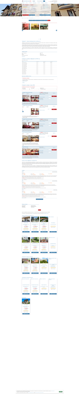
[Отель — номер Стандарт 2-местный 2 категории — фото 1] (26, 98)
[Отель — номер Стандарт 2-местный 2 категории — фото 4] (33, 100)
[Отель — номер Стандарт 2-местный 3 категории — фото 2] (33, 123)
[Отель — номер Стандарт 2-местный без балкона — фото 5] (37, 113)
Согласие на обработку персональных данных (39, 392)
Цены (49, 20)
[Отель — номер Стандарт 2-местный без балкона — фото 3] (37, 109)
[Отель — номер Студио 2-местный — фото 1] (26, 152)
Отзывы (34, 20)
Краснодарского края (45, 213)
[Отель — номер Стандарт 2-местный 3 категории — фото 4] (33, 126)
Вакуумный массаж (33, 205)
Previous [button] (22, 30)
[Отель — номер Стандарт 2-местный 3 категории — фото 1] (26, 125)
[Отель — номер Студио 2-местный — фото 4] (33, 153)
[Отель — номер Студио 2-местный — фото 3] (37, 150)
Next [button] (56, 30)
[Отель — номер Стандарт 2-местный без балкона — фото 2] (33, 109)
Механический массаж (33, 206)
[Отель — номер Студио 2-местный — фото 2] (33, 150)
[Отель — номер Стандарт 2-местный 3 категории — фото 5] (37, 126)
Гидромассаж (23, 206)
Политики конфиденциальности (31, 392)
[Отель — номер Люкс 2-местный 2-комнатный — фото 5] (37, 140)
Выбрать (54, 109)
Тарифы (46, 20)
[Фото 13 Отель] (26, 34)
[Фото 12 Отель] (53, 27)
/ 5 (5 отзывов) (24, 8)
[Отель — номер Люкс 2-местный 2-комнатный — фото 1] (26, 138)
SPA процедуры (24, 205)
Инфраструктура (42, 20)
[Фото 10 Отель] (35, 27)
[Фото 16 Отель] (53, 34)
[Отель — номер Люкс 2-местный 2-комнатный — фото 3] (37, 136)
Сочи (32, 213)
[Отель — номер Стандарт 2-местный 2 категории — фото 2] (33, 96)
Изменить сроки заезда (42, 94)
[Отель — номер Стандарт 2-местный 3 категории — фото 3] (37, 123)
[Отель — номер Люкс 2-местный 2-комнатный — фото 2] (33, 136)
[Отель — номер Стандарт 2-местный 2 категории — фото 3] (37, 96)
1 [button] (30, 115)
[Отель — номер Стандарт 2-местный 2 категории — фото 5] (37, 100)
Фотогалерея (30, 20)
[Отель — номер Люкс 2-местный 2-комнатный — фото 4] (33, 140)
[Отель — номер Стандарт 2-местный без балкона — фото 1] (26, 111)
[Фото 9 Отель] (26, 27)
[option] (39, 31)
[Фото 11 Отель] (44, 27)
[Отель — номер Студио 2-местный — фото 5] (37, 153)
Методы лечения (38, 20)
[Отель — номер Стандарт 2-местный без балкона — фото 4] (33, 113)
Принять (60, 391)
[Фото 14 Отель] (35, 34)
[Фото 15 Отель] (44, 34)
